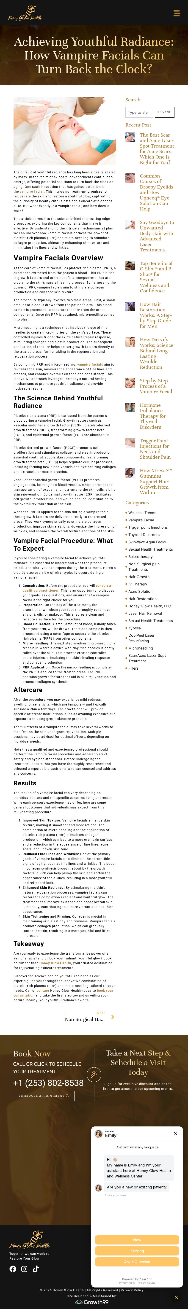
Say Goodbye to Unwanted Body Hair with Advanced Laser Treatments (157, 236)
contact (43, 990)
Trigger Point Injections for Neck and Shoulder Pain (155, 448)
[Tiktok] (35, 1269)
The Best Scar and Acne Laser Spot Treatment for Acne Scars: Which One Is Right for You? (157, 148)
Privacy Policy (132, 1290)
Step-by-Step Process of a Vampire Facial (156, 386)
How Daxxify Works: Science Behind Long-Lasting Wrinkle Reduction (156, 353)
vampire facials (90, 364)
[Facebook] (12, 1269)
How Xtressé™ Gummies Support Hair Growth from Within (156, 481)
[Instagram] (24, 1269)
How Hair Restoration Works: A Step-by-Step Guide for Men (156, 315)
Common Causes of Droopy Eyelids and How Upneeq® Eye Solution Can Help (156, 192)
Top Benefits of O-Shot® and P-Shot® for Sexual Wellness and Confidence (156, 277)
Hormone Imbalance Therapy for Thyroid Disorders (153, 416)
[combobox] (139, 112)
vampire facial (32, 191)
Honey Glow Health (55, 963)
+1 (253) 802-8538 (48, 1083)
